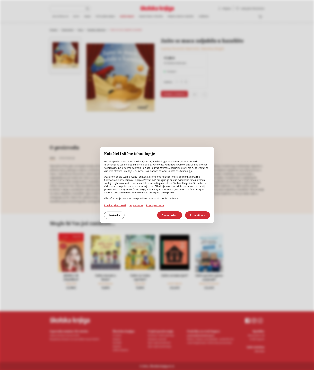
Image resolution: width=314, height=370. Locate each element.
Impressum (136, 205)
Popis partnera (155, 205)
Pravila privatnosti (115, 205)
